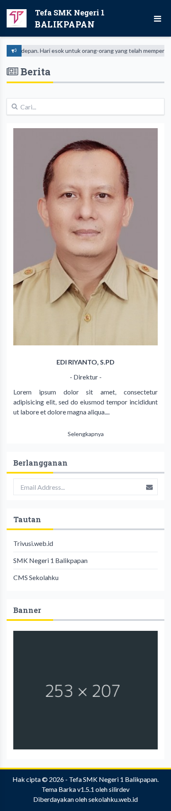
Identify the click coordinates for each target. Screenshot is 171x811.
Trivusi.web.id (33, 543)
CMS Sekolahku (36, 577)
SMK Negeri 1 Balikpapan (50, 560)
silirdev (119, 789)
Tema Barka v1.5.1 (68, 789)
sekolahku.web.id (113, 799)
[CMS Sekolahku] (85, 690)
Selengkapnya (86, 433)
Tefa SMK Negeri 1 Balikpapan (113, 779)
